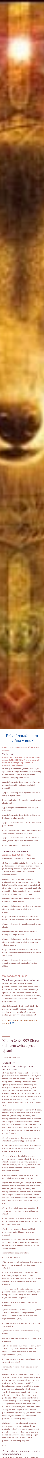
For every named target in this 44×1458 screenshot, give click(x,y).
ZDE (12, 1023)
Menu (40, 6)
